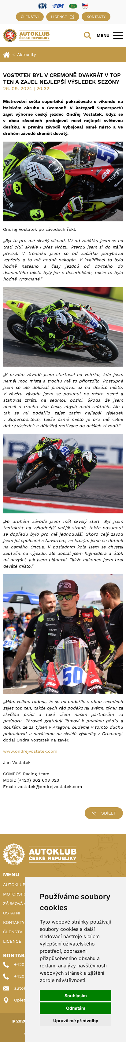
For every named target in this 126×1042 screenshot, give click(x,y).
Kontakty (96, 17)
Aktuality (26, 54)
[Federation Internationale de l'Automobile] (42, 5)
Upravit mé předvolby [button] (75, 1020)
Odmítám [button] (75, 1008)
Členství (30, 17)
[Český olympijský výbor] (85, 5)
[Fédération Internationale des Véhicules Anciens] (73, 5)
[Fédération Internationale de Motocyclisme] (58, 5)
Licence (59, 17)
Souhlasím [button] (76, 995)
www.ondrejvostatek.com (30, 751)
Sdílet (108, 813)
